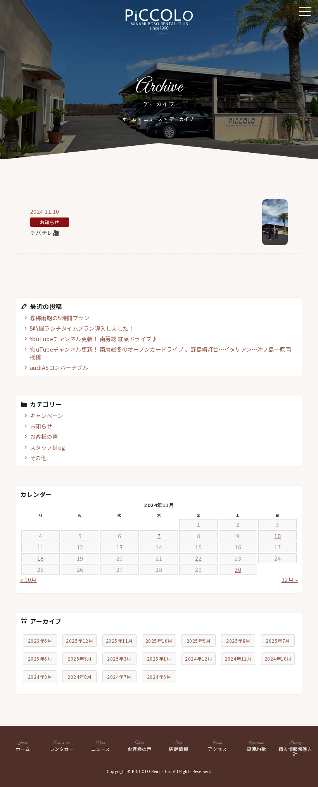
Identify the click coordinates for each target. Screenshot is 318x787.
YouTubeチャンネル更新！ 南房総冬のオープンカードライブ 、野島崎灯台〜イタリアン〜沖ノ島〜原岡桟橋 (160, 352)
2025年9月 (199, 640)
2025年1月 (159, 658)
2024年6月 (159, 676)
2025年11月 (119, 640)
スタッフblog (48, 447)
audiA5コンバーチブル (59, 367)
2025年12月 (79, 640)
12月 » (290, 579)
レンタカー (62, 746)
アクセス (217, 746)
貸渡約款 (256, 746)
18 (40, 558)
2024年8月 (79, 676)
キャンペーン (46, 415)
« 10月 (28, 579)
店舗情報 (178, 746)
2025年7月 (278, 640)
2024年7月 (119, 676)
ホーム (129, 119)
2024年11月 (238, 658)
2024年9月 (40, 676)
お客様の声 (44, 436)
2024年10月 (278, 658)
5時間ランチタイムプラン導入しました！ (82, 328)
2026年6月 (40, 640)
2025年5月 (79, 658)
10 (277, 536)
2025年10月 (159, 640)
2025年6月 (40, 658)
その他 (38, 457)
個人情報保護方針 (295, 748)
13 (119, 547)
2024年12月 (198, 658)
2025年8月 (238, 640)
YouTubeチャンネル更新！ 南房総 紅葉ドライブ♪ (93, 338)
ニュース (153, 119)
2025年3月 (119, 658)
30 (238, 569)
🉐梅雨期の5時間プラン (60, 317)
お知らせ (41, 426)
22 (198, 558)
